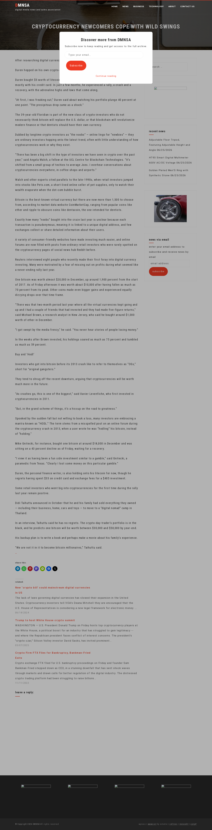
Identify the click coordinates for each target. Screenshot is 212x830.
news (125, 6)
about (172, 6)
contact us (187, 6)
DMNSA (22, 5)
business (138, 6)
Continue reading (106, 76)
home (114, 6)
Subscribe (76, 65)
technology (156, 6)
